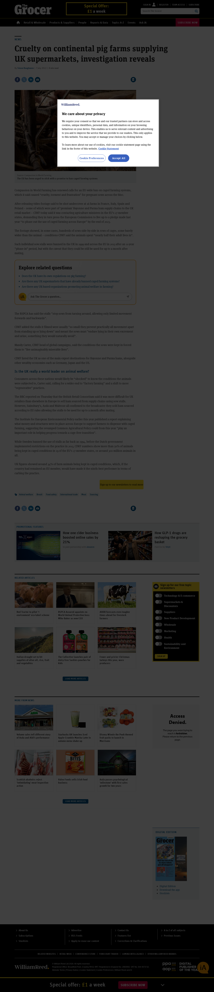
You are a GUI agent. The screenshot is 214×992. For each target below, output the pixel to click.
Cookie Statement (108, 148)
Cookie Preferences (92, 158)
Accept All (118, 158)
